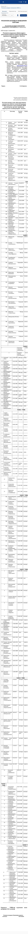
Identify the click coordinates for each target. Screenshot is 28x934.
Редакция (4, 13)
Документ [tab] (4, 11)
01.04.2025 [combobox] (5, 15)
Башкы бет (3, 6)
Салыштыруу (23, 15)
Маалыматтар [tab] (12, 11)
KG (19, 1)
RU (24, 1)
